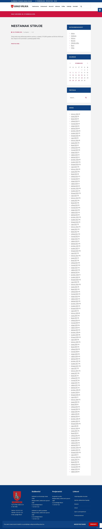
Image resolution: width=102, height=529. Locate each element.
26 (73, 80)
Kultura (73, 38)
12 (73, 75)
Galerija (69, 6)
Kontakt (75, 6)
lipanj (74, 119)
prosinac (75, 131)
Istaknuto (73, 36)
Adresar (57, 6)
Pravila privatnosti (79, 516)
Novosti (51, 6)
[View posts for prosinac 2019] (87, 63)
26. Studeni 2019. (17, 32)
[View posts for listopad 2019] (70, 63)
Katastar (76, 504)
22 (82, 78)
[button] (100, 10)
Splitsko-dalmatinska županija (81, 500)
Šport (72, 45)
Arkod (76, 508)
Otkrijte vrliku (75, 43)
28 (79, 80)
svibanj (74, 121)
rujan (74, 138)
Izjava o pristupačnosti (80, 512)
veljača (74, 155)
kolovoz (74, 114)
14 (79, 75)
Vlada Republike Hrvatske (80, 497)
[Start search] (81, 6)
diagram (27, 32)
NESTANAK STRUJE (27, 26)
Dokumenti (44, 6)
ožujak (74, 126)
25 (70, 80)
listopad (74, 135)
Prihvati (93, 524)
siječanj (74, 128)
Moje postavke (80, 524)
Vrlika (63, 6)
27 (76, 80)
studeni (78, 63)
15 (81, 75)
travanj (74, 123)
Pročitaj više (15, 43)
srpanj (74, 116)
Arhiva (73, 33)
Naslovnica (35, 6)
